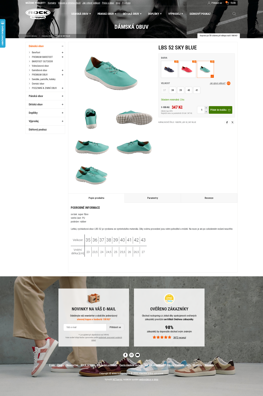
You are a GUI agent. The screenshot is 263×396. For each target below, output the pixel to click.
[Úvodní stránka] (38, 14)
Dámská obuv (47, 36)
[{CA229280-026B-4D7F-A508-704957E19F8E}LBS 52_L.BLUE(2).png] (92, 119)
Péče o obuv (108, 3)
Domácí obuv (38, 83)
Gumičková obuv (39, 70)
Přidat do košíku (218, 110)
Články (60, 365)
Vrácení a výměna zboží (69, 3)
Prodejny (126, 3)
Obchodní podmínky (107, 365)
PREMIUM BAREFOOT (42, 57)
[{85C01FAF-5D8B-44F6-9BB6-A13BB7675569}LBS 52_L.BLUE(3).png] (134, 119)
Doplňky (33, 112)
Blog (118, 3)
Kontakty (52, 3)
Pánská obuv (36, 96)
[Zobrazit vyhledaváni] (234, 14)
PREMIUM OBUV (40, 74)
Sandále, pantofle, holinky (44, 79)
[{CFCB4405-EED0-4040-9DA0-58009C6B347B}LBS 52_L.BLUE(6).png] (92, 175)
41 (197, 90)
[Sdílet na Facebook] (226, 122)
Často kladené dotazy (131, 365)
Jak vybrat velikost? (218, 83)
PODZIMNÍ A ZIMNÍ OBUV (44, 88)
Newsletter (72, 365)
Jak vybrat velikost (91, 3)
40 (189, 90)
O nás (52, 365)
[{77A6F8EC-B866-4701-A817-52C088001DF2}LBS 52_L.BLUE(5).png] (134, 147)
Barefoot (36, 52)
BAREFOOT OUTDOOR (42, 61)
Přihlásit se (115, 327)
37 (164, 90)
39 (180, 90)
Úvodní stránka (31, 36)
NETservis (117, 379)
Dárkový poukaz (38, 129)
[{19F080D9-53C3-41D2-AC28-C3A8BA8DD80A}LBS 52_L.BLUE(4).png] (92, 147)
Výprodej (34, 121)
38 (172, 90)
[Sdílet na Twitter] (232, 122)
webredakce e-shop (148, 379)
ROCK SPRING (88, 365)
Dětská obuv (36, 104)
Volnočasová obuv (40, 65)
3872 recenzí (179, 337)
